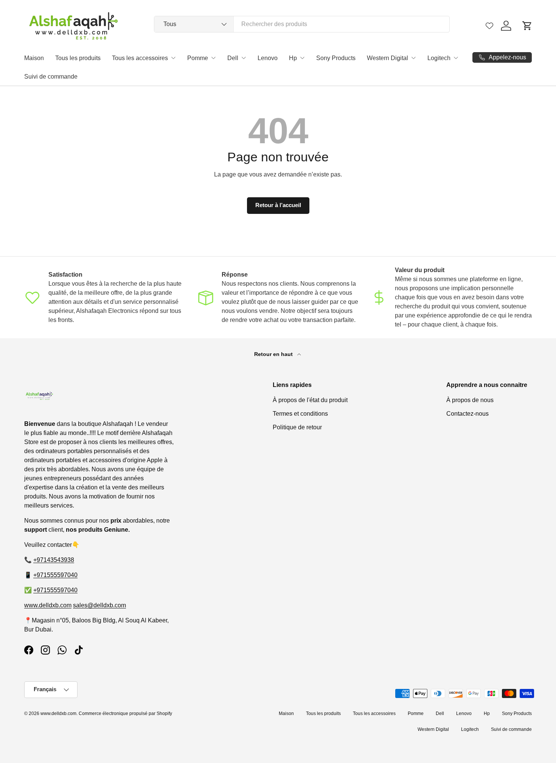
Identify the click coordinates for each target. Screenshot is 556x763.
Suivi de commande (51, 76)
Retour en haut (274, 354)
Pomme (197, 58)
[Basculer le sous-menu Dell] (243, 57)
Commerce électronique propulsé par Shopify (125, 713)
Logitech (438, 58)
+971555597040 (55, 575)
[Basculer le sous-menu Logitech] (455, 57)
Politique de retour (297, 427)
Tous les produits (78, 58)
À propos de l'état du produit (310, 400)
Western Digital (387, 58)
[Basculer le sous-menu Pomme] (213, 57)
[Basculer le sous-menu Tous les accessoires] (173, 57)
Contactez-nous (467, 413)
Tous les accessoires (140, 58)
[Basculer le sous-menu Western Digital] (413, 57)
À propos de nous (470, 400)
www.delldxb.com (47, 605)
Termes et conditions (300, 413)
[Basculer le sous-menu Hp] (302, 57)
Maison (34, 58)
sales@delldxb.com (99, 605)
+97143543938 (53, 560)
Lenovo (268, 58)
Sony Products (336, 58)
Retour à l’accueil (278, 205)
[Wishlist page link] (489, 25)
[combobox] (301, 24)
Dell (232, 58)
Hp (293, 58)
